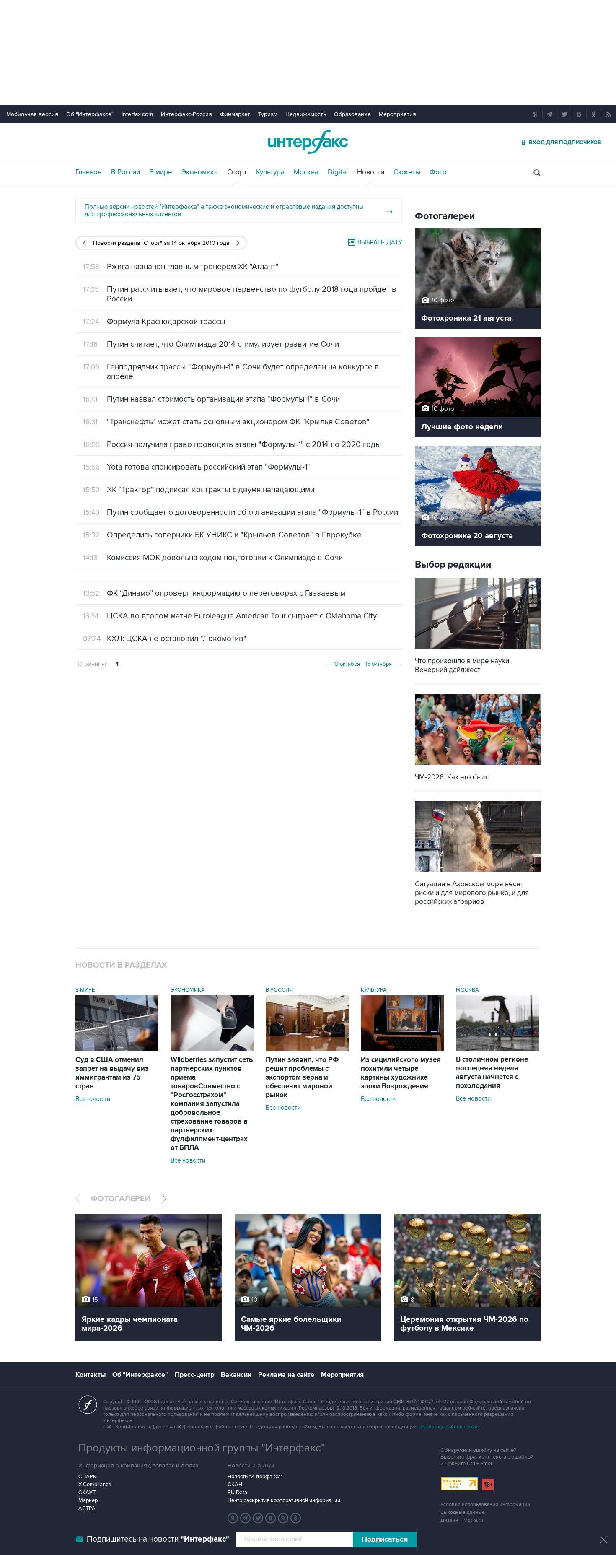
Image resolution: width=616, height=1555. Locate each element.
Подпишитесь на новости (158, 1539)
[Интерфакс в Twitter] (258, 1518)
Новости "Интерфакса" (255, 1476)
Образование (352, 114)
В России (125, 172)
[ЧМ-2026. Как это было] (478, 765)
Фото (438, 172)
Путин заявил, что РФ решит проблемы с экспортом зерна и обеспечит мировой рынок (302, 1077)
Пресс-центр (194, 1375)
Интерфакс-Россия (186, 114)
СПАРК (87, 1476)
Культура (270, 172)
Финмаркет (235, 114)
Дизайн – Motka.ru (461, 1520)
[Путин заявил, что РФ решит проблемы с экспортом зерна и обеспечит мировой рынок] (307, 1049)
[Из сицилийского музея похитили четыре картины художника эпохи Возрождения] (402, 1049)
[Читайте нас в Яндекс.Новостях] (233, 1518)
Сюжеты (406, 172)
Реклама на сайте (286, 1375)
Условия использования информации (485, 1504)
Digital (338, 172)
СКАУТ (87, 1492)
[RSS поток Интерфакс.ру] (283, 1518)
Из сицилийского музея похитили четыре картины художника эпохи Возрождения (401, 1073)
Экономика (199, 172)
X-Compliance (94, 1484)
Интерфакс (308, 142)
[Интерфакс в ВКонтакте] (270, 1518)
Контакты (90, 1375)
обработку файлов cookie (449, 1427)
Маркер (88, 1500)
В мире (160, 172)
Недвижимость (305, 114)
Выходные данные (462, 1512)
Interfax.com (137, 114)
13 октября (342, 663)
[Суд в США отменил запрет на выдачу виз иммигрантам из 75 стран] (116, 1049)
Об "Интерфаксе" (90, 114)
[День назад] (84, 243)
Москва (306, 172)
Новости (370, 172)
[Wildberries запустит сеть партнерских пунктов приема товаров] (212, 1049)
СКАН (235, 1484)
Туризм (267, 114)
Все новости (92, 1099)
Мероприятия (397, 114)
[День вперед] (237, 243)
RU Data (237, 1492)
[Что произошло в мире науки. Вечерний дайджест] (478, 649)
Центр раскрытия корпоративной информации (284, 1500)
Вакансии (236, 1375)
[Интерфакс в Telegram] (245, 1518)
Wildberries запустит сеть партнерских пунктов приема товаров (212, 1104)
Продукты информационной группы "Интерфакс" (201, 1448)
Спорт (237, 172)
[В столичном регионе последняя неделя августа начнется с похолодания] (497, 1048)
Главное (88, 172)
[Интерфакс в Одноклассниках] (295, 1518)
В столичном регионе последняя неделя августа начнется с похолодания (492, 1072)
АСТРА (87, 1508)
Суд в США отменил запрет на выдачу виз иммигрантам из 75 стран (112, 1073)
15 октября (383, 663)
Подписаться (385, 1539)
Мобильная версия (32, 114)
